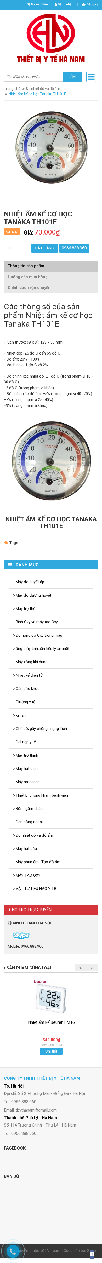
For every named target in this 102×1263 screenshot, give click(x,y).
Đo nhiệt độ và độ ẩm (43, 89)
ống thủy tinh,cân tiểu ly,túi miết (42, 648)
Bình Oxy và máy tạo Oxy (36, 622)
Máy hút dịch (26, 768)
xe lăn (20, 715)
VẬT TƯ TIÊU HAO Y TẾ (35, 888)
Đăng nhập (65, 4)
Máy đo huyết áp (29, 582)
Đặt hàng (44, 248)
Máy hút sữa (26, 848)
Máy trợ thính (26, 755)
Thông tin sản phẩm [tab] (26, 266)
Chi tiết (51, 1051)
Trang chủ (12, 89)
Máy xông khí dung (31, 662)
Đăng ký (92, 4)
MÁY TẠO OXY (28, 875)
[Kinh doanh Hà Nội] (8, 935)
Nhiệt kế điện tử (29, 675)
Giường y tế (25, 702)
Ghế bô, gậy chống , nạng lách (41, 728)
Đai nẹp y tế (25, 742)
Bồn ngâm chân (29, 808)
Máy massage (27, 782)
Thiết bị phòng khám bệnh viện (41, 795)
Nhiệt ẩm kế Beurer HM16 (51, 1022)
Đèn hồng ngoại (29, 822)
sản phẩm (39, 4)
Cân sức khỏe (27, 688)
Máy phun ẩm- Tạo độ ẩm (37, 862)
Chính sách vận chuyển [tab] (29, 287)
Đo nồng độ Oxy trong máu (38, 635)
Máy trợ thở (25, 608)
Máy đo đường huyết (33, 595)
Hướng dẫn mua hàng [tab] (28, 277)
